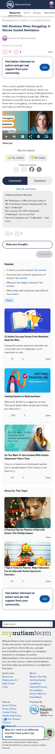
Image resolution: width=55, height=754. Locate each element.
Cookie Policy (9, 712)
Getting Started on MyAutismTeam (22, 396)
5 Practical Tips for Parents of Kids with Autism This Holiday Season (24, 532)
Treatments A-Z (10, 680)
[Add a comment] (16, 52)
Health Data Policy (11, 715)
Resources (14, 13)
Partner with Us (38, 694)
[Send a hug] (17, 233)
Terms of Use (9, 705)
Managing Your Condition (15, 20)
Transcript (7, 143)
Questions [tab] (40, 180)
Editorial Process (38, 687)
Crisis (5, 687)
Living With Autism (40, 20)
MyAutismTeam (23, 4)
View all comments (26, 189)
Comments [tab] (15, 180)
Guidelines (35, 683)
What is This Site (38, 676)
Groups (37, 13)
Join (51, 7)
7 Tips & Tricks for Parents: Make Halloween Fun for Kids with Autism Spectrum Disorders (26, 571)
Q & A (27, 13)
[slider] (27, 132)
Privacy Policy (9, 709)
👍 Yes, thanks (16, 157)
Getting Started (38, 680)
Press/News (36, 697)
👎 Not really (38, 157)
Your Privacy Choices (11, 721)
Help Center (8, 683)
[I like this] (5, 52)
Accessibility (36, 690)
